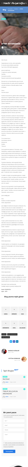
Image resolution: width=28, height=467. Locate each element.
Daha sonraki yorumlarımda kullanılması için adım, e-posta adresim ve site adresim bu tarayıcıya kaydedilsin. (13, 444)
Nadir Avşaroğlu (5, 337)
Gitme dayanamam (12, 334)
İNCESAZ (6, 379)
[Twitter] (11, 341)
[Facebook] (14, 341)
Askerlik (4, 334)
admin (5, 47)
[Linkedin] (17, 341)
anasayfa (10, 9)
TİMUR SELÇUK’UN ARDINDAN (10, 392)
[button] (26, 3)
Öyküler (16, 9)
